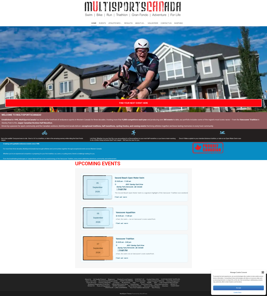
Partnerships (134, 284)
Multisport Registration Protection (99, 284)
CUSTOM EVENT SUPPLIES (170, 279)
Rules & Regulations (103, 286)
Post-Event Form (146, 284)
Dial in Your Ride (91, 281)
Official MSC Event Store (120, 284)
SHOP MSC (178, 23)
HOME (93, 23)
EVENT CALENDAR (126, 281)
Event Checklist (140, 281)
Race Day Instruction (161, 284)
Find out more (121, 197)
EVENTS (102, 23)
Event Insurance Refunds (156, 281)
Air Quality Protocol (99, 279)
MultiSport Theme (126, 293)
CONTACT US (166, 23)
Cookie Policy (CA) (153, 279)
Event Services (91, 282)
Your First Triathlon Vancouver (139, 287)
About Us (88, 279)
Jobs (155, 282)
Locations (116, 282)
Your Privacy (156, 287)
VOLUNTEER (153, 23)
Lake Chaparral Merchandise (168, 282)
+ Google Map (121, 189)
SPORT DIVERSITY (119, 286)
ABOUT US (139, 23)
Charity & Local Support (125, 279)
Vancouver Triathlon (125, 238)
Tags (134, 282)
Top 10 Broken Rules (134, 286)
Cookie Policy (237, 292)
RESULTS (174, 284)
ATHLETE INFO (114, 23)
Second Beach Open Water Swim (129, 177)
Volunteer (165, 286)
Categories (107, 282)
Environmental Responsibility (108, 281)
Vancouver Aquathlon (125, 212)
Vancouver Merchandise (152, 286)
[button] (263, 272)
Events (101, 282)
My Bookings (126, 282)
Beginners (111, 279)
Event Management (173, 281)
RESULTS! (128, 23)
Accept (238, 288)
